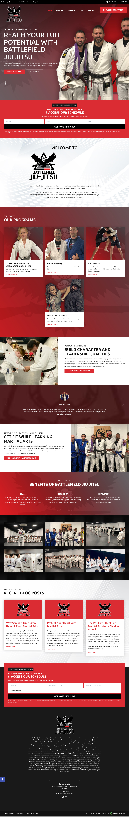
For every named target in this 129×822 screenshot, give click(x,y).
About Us (59, 10)
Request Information (113, 10)
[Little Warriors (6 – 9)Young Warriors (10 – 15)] (23, 252)
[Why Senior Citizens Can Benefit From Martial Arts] (23, 609)
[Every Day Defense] (64, 303)
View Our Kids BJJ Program (79, 371)
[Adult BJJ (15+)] (64, 251)
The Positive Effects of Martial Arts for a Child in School (103, 626)
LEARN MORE (34, 72)
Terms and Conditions (31, 813)
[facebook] (63, 797)
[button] (2, 779)
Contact (91, 10)
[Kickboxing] (105, 252)
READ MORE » (10, 646)
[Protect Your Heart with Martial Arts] (64, 609)
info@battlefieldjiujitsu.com (65, 793)
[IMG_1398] (64, 534)
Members (124, 2)
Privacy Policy (20, 813)
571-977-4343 (112, 2)
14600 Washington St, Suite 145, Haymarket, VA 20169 (64, 787)
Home (50, 10)
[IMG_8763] (64, 560)
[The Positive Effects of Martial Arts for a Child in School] (105, 609)
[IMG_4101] (105, 534)
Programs (71, 10)
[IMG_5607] (105, 560)
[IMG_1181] (23, 534)
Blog (82, 10)
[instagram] (66, 797)
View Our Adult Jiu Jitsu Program (21, 458)
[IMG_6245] (23, 560)
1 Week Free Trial (14, 72)
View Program (10, 274)
